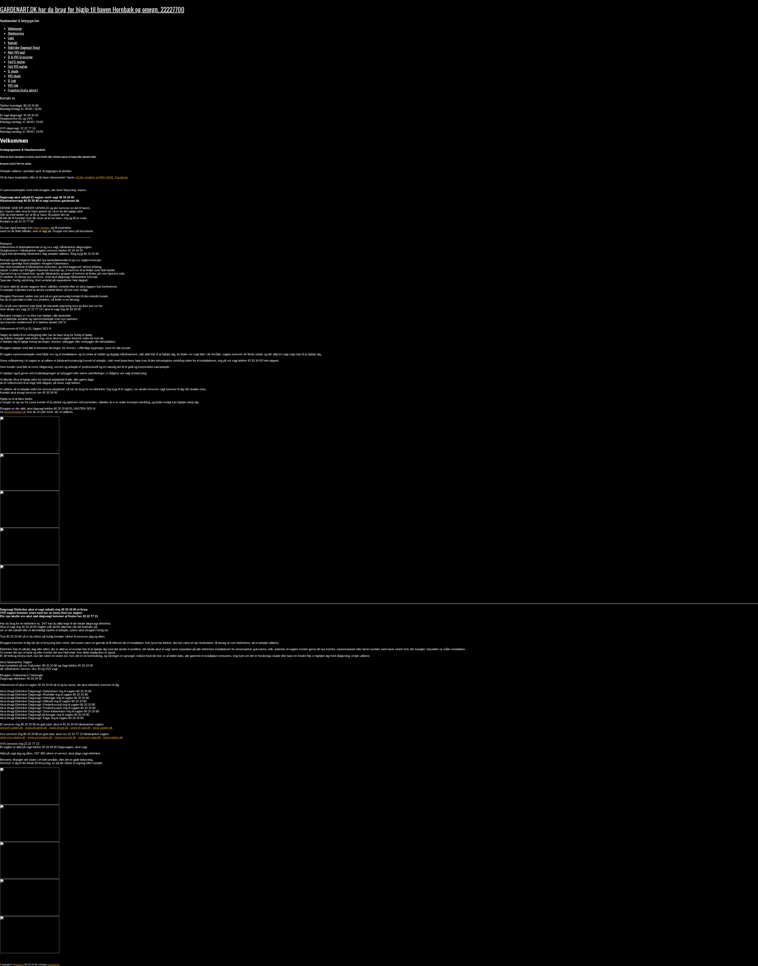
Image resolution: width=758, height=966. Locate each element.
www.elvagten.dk (15, 412)
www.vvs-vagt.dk (89, 737)
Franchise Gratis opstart (23, 90)
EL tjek (12, 80)
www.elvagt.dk (59, 727)
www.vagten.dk (103, 727)
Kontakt (12, 42)
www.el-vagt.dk (80, 727)
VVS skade (14, 76)
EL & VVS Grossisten (20, 57)
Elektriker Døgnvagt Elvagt (24, 47)
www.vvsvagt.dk (65, 737)
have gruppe (41, 227)
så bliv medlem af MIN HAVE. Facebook (102, 177)
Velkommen (15, 28)
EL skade (13, 71)
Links (11, 38)
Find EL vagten (16, 61)
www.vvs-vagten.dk (12, 737)
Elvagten (18, 964)
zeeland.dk (53, 964)
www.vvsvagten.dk (40, 737)
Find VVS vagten (17, 66)
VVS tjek (13, 85)
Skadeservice (16, 33)
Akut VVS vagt (16, 52)
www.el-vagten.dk (11, 727)
